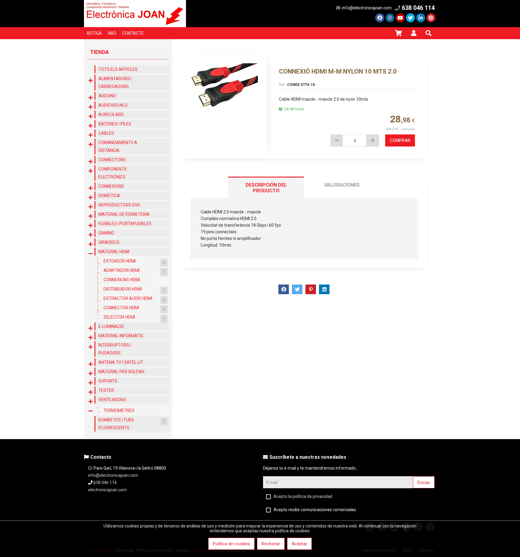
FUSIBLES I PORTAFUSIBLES (124, 223)
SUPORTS (107, 381)
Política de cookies (231, 543)
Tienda (99, 52)
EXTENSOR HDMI (134, 262)
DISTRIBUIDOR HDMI (134, 290)
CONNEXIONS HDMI (134, 280)
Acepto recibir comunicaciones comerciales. (315, 509)
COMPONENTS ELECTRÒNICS (112, 173)
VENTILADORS (112, 399)
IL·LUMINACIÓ (111, 326)
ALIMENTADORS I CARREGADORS (115, 82)
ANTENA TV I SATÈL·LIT (120, 362)
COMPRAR (400, 140)
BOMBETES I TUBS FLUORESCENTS (131, 423)
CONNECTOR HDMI (134, 308)
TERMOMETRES (134, 411)
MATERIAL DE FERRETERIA (124, 214)
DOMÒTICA (109, 195)
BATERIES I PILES (114, 123)
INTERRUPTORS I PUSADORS (114, 349)
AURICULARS (111, 114)
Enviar (423, 482)
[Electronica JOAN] (135, 25)
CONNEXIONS (111, 186)
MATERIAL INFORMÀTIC (121, 335)
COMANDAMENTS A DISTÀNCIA (117, 146)
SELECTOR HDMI (134, 318)
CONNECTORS (112, 159)
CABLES (106, 133)
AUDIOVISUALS (113, 105)
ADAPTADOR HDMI (134, 271)
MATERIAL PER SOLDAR (121, 371)
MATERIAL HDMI (113, 251)
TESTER (106, 390)
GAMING (106, 233)
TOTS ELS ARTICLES (118, 69)
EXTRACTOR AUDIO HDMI (134, 299)
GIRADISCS (108, 242)
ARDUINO (107, 95)
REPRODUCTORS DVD (119, 205)
